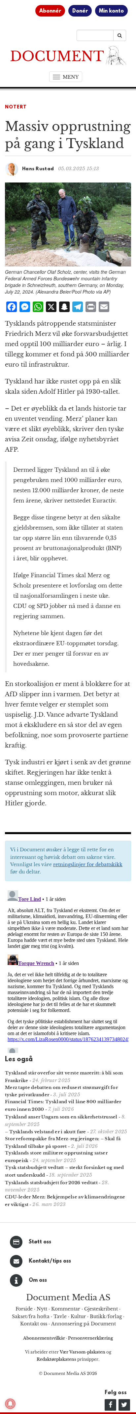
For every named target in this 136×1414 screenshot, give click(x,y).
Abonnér (50, 11)
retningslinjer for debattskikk (87, 865)
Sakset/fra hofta (31, 1316)
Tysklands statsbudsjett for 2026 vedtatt (51, 1183)
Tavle (60, 1316)
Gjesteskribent (101, 1309)
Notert (16, 107)
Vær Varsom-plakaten (82, 1352)
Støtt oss (40, 1242)
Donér (80, 11)
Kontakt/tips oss (50, 1261)
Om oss (38, 1280)
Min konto (111, 11)
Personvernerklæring (90, 1338)
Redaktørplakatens (56, 1359)
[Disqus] (68, 970)
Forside (24, 1309)
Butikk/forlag (106, 1316)
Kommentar (65, 1309)
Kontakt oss (33, 1324)
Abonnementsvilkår (44, 1338)
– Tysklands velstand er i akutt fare (45, 1132)
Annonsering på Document (83, 1324)
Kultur (78, 1316)
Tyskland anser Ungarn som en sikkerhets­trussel (61, 1117)
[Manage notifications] (10, 1403)
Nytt (42, 1309)
